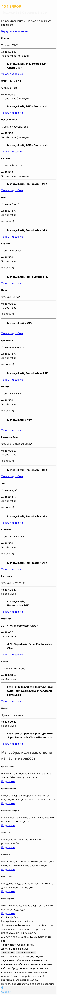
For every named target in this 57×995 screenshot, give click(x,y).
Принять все (8, 953)
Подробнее (8, 781)
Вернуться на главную (14, 31)
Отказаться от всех (26, 953)
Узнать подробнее (12, 73)
